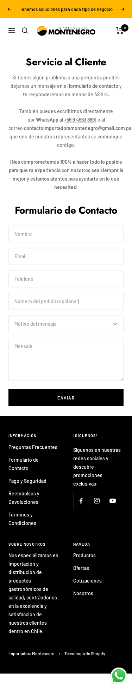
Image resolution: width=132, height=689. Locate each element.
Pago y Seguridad (27, 481)
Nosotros (83, 593)
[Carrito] (120, 30)
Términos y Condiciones (22, 519)
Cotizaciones (87, 581)
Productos (84, 555)
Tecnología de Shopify (84, 653)
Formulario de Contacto (23, 464)
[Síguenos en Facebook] (81, 501)
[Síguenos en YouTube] (113, 501)
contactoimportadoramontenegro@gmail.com (74, 128)
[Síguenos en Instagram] (97, 501)
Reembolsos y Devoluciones (23, 497)
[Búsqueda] (25, 30)
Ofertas (81, 568)
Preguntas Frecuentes (32, 447)
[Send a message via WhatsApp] (118, 675)
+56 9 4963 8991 (80, 120)
